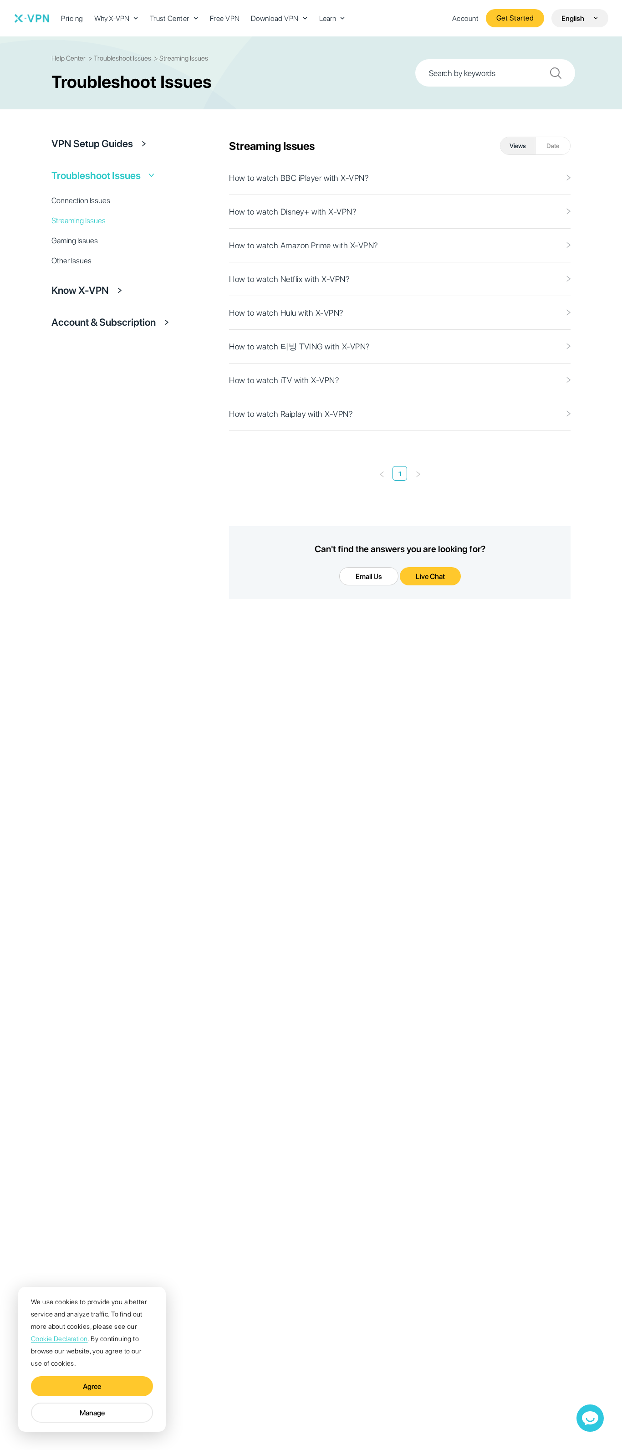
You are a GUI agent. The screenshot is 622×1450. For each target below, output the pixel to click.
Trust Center (169, 18)
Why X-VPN (111, 18)
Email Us (369, 576)
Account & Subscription (103, 322)
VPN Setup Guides (92, 143)
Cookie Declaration (59, 1339)
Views (518, 145)
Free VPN (225, 18)
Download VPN (275, 18)
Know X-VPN (80, 290)
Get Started (515, 18)
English (572, 18)
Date (552, 145)
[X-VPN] (32, 18)
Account (465, 18)
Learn (327, 18)
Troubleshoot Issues (96, 175)
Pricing (72, 18)
